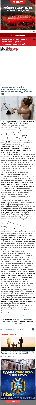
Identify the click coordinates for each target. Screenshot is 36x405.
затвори (32, 368)
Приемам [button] (13, 401)
